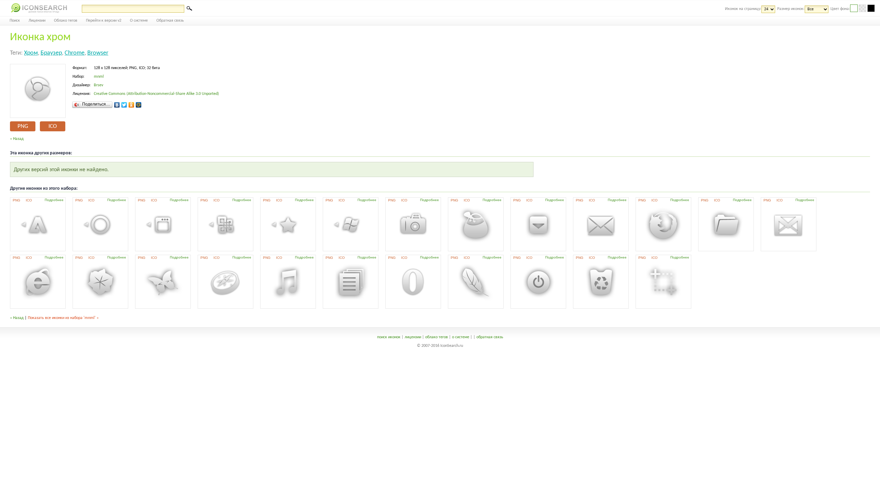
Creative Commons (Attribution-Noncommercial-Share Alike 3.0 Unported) (156, 94)
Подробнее (54, 200)
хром (31, 53)
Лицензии (37, 21)
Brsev (98, 85)
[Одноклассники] (131, 104)
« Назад (17, 139)
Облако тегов (65, 21)
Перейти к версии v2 (103, 21)
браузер (51, 53)
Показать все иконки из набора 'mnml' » (63, 318)
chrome (75, 53)
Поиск (15, 21)
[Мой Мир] (138, 104)
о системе (460, 337)
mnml (99, 77)
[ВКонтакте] (117, 104)
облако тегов (436, 337)
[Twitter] (124, 104)
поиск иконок (388, 337)
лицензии (413, 337)
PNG (23, 126)
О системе (139, 21)
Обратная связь (170, 21)
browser (97, 53)
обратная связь (489, 337)
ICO (52, 126)
